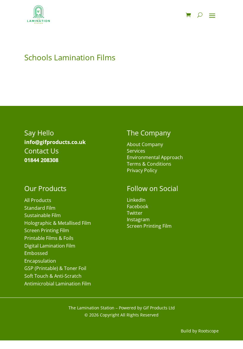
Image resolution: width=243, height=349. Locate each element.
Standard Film (39, 208)
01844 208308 (41, 160)
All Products (37, 200)
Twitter (135, 213)
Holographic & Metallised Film (57, 223)
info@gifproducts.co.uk (55, 142)
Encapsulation (40, 261)
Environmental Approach (155, 158)
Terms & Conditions (149, 164)
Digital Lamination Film (49, 246)
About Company (145, 145)
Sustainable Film (42, 216)
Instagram (138, 220)
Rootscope (208, 331)
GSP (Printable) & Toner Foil (55, 269)
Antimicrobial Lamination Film (57, 284)
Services (136, 151)
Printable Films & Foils (48, 238)
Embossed (36, 253)
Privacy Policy (142, 171)
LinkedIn (136, 200)
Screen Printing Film (46, 231)
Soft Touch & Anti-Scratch (52, 276)
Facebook (137, 207)
